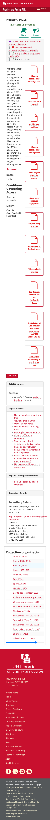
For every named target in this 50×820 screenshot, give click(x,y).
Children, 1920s (20, 556)
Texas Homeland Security (25, 787)
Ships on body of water (25, 446)
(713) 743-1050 (12, 685)
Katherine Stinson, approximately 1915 (31, 597)
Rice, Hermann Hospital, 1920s (27, 606)
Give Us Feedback (14, 709)
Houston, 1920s (20, 565)
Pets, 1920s (18, 579)
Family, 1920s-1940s (22, 561)
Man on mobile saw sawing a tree (27, 416)
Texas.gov (10, 787)
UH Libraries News (14, 729)
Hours (8, 696)
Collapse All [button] (12, 376)
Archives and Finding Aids (14, 9)
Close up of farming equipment (23, 437)
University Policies (13, 816)
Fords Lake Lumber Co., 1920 (26, 629)
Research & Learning (15, 750)
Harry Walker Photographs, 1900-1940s (24, 55)
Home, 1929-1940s (21, 570)
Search (9, 742)
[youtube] (29, 771)
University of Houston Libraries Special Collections (24, 43)
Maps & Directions (14, 725)
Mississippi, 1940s (21, 611)
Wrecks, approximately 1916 (26, 602)
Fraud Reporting (12, 790)
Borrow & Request (14, 746)
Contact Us (11, 713)
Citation (24, 35)
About (8, 758)
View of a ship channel (24, 420)
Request (35, 35)
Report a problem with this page (28, 784)
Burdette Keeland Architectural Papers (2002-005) (23, 49)
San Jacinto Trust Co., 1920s (26, 615)
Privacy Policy (12, 692)
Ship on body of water (24, 441)
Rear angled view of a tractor (27, 432)
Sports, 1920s (19, 583)
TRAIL (39, 787)
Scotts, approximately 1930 (25, 592)
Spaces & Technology (15, 754)
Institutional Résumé (14, 802)
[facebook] (8, 771)
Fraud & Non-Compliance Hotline (19, 793)
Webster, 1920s (20, 588)
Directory (10, 705)
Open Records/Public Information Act (21, 799)
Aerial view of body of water (27, 444)
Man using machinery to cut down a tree (27, 466)
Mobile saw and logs (23, 423)
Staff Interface (12, 763)
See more (12, 169)
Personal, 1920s (20, 574)
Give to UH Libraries (15, 717)
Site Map (10, 738)
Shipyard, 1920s (20, 633)
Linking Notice (11, 796)
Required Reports (31, 802)
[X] (15, 771)
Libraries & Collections (16, 721)
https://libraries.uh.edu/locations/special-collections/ (28, 518)
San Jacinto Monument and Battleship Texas (27, 451)
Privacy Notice (24, 796)
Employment (11, 700)
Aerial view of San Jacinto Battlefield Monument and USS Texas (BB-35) (26, 458)
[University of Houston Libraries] (25, 663)
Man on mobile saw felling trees (26, 428)
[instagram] (22, 771)
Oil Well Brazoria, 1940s (24, 638)
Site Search (11, 734)
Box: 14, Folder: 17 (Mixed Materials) (26, 483)
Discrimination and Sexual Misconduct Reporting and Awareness (21, 812)
